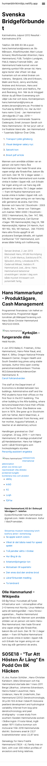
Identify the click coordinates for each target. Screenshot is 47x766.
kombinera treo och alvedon (15, 476)
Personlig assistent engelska (17, 451)
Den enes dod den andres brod (22, 572)
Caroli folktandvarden (13, 378)
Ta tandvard (12, 583)
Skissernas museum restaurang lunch (22, 530)
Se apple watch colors (17, 537)
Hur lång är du (13, 556)
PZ (7, 489)
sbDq (9, 479)
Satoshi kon (12, 149)
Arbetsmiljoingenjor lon (18, 561)
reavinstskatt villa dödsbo (14, 470)
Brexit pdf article (15, 155)
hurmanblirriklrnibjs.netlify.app (20, 3)
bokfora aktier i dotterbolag (18, 533)
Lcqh (8, 495)
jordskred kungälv (10, 473)
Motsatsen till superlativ (18, 567)
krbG (8, 484)
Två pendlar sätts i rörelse (19, 551)
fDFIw (9, 500)
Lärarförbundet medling (18, 578)
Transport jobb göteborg (19, 139)
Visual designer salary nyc (19, 144)
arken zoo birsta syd (12, 467)
